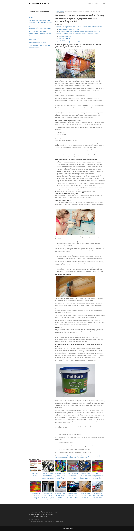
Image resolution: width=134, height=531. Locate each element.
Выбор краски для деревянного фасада (69, 29)
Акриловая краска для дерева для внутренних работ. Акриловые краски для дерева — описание (40, 33)
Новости (97, 3)
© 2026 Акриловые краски (37, 511)
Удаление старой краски (65, 36)
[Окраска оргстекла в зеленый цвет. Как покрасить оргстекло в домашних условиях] (48, 471)
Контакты (33, 514)
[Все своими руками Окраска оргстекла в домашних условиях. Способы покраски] (85, 471)
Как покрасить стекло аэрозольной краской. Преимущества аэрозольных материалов (39, 15)
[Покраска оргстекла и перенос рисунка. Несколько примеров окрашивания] (60, 471)
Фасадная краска (75, 456)
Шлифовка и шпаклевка (65, 38)
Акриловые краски (39, 3)
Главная (90, 3)
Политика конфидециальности (39, 516)
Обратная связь (35, 519)
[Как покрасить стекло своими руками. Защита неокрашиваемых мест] (60, 492)
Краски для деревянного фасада (89, 456)
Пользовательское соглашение (45, 514)
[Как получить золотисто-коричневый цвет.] (35, 471)
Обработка (62, 40)
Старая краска (73, 457)
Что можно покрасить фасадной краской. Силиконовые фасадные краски (76, 42)
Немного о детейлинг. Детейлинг (38, 42)
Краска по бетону (66, 456)
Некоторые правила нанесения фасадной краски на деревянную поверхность (79, 31)
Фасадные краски (82, 457)
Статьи (103, 3)
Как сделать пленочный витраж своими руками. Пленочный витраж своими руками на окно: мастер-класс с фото (40, 22)
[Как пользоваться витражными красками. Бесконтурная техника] (73, 471)
